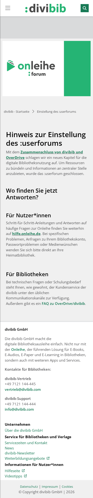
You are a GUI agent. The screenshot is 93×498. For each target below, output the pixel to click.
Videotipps (13, 476)
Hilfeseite (12, 471)
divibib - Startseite (16, 111)
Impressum (50, 486)
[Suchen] (85, 8)
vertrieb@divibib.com (23, 389)
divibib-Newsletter (20, 453)
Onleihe (18, 349)
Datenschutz (29, 486)
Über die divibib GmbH (24, 430)
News (9, 448)
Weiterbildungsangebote (25, 458)
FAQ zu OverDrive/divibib (63, 303)
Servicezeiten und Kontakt (26, 443)
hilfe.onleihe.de (26, 233)
